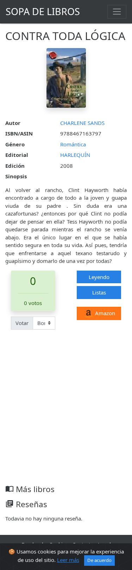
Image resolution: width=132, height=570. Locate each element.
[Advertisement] (66, 415)
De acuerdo (99, 560)
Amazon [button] (104, 313)
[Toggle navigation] (116, 11)
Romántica (73, 144)
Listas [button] (99, 292)
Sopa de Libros (43, 11)
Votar (22, 322)
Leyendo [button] (99, 276)
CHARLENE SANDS (82, 122)
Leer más (68, 559)
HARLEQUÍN (75, 154)
